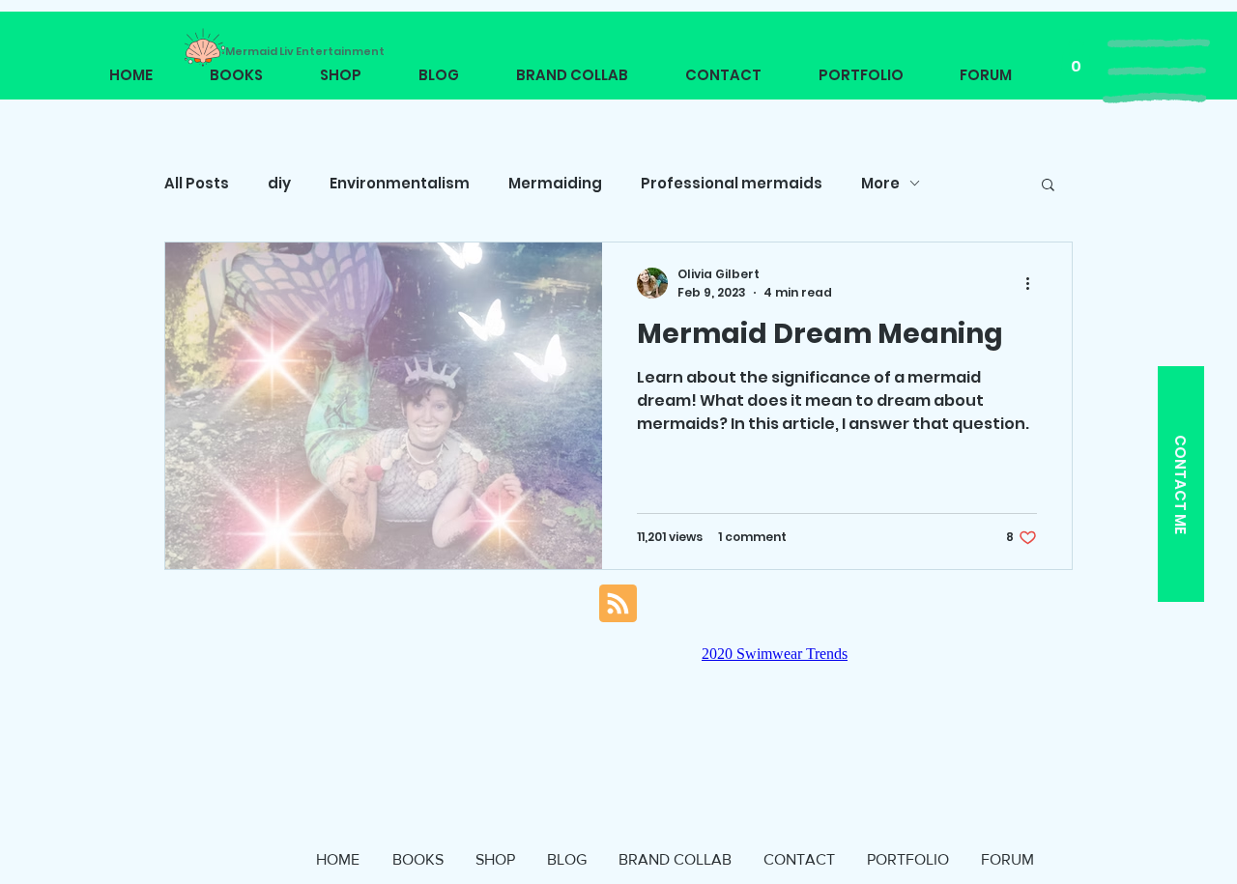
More (880, 183)
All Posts (196, 183)
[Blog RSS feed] (618, 604)
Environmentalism (400, 183)
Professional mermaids (731, 183)
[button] (1156, 71)
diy (279, 183)
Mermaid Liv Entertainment (305, 51)
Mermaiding (555, 183)
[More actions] (1034, 283)
